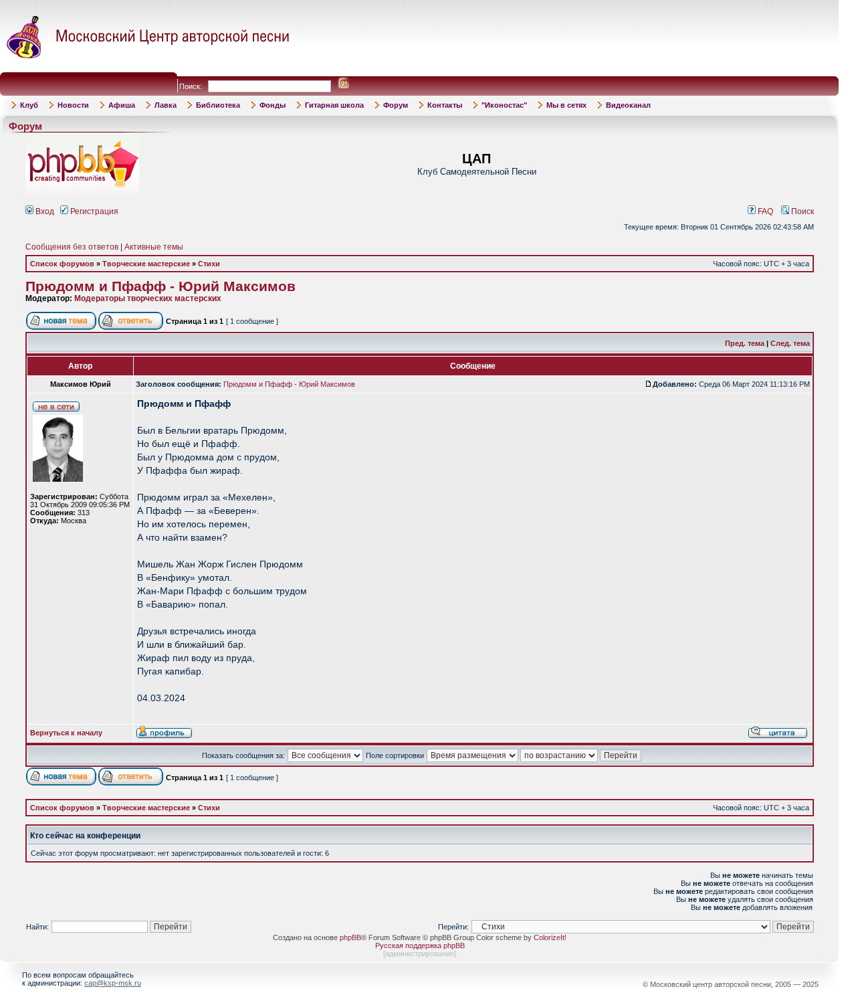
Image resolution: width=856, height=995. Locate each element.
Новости (73, 105)
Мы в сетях (566, 105)
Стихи (209, 264)
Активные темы (153, 247)
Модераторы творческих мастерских (147, 298)
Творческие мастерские (146, 264)
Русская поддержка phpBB (420, 945)
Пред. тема (744, 343)
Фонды (272, 105)
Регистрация (93, 211)
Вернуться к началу (66, 733)
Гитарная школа (334, 105)
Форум (395, 105)
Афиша (121, 105)
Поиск (801, 211)
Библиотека (218, 105)
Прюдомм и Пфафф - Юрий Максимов (160, 286)
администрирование (419, 953)
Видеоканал (628, 105)
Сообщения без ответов (71, 247)
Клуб (29, 105)
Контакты (444, 105)
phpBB (350, 937)
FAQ (764, 211)
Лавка (165, 105)
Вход (43, 211)
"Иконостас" (504, 105)
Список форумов (62, 264)
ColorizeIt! (550, 937)
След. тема (790, 343)
